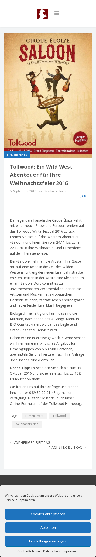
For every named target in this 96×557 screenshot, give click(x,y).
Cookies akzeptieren (48, 513)
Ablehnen (48, 527)
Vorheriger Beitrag (32, 442)
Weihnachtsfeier (27, 424)
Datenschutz (51, 551)
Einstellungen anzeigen (48, 541)
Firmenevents (17, 154)
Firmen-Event (34, 416)
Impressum (71, 551)
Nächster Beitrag (65, 447)
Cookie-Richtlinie (29, 551)
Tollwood (59, 416)
